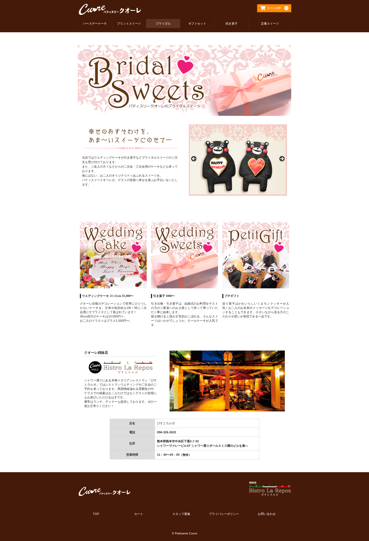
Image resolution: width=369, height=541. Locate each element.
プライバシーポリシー (224, 514)
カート (138, 514)
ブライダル (163, 23)
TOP (96, 514)
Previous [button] (194, 159)
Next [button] (281, 159)
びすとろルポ (166, 423)
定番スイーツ (270, 23)
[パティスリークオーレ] (110, 11)
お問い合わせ (267, 514)
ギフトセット (197, 23)
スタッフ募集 (181, 514)
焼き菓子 (231, 23)
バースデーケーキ (95, 23)
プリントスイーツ (129, 23)
